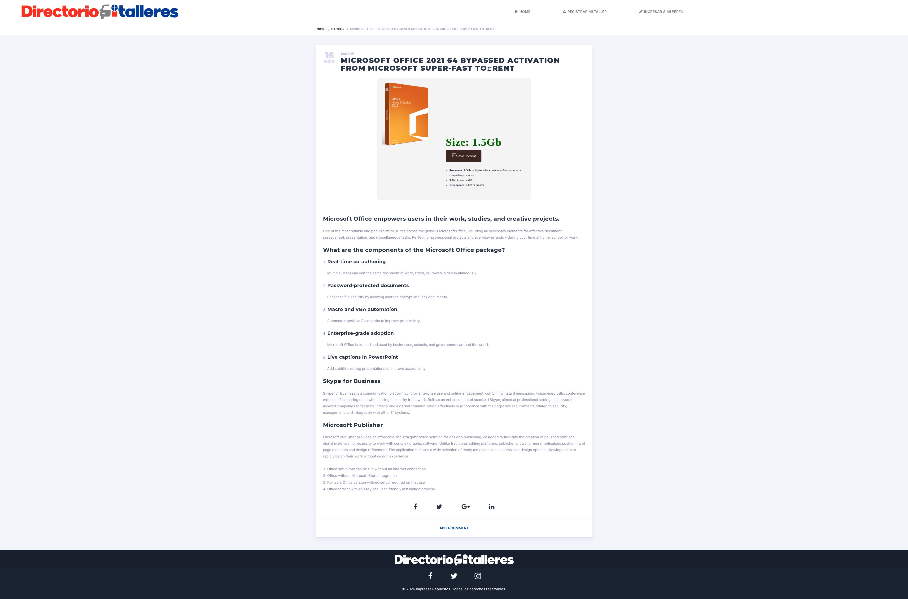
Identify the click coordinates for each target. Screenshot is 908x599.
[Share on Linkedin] (491, 507)
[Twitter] (454, 576)
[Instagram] (477, 576)
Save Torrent (466, 156)
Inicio (321, 29)
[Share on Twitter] (439, 507)
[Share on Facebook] (415, 507)
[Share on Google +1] (466, 507)
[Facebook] (430, 576)
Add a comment (454, 528)
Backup (337, 29)
